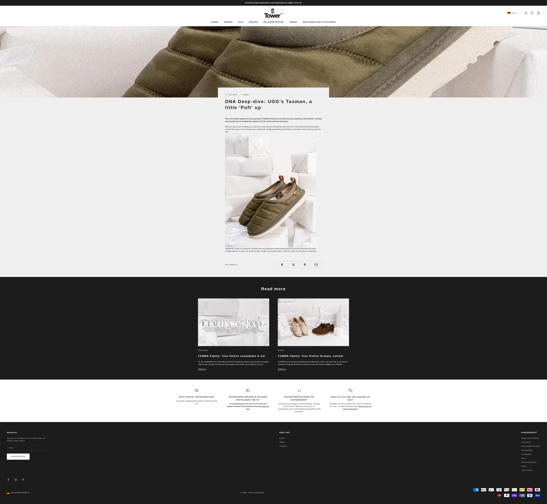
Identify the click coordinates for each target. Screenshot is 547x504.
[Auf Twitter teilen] (293, 265)
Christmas (203, 350)
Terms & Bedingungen (528, 462)
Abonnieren (18, 457)
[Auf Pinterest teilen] (305, 265)
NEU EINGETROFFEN (274, 22)
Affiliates (282, 442)
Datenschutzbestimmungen (530, 446)
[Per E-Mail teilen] (316, 265)
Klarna (523, 458)
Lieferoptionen (526, 442)
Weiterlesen (202, 369)
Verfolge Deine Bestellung (530, 438)
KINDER (293, 22)
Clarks (281, 350)
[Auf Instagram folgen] (15, 479)
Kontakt (282, 438)
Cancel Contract (526, 470)
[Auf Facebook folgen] (8, 479)
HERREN (228, 22)
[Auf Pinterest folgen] (23, 479)
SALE (240, 22)
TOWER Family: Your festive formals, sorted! (310, 356)
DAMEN (214, 22)
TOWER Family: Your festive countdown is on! (231, 356)
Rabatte (524, 466)
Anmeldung (283, 446)
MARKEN (253, 22)
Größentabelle (526, 454)
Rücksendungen (527, 450)
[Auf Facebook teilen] (282, 265)
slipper (246, 95)
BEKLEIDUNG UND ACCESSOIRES (319, 22)
